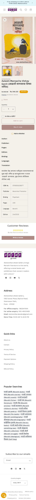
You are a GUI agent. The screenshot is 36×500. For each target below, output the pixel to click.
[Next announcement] (32, 3)
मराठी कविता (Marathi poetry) (16, 410)
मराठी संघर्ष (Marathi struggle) (16, 432)
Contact (6, 345)
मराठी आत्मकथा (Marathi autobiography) (17, 416)
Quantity (4, 105)
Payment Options (10, 359)
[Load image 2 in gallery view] (18, 71)
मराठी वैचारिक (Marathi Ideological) (16, 435)
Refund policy (29, 492)
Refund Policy (9, 369)
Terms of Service (10, 354)
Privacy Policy (9, 350)
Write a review (18, 238)
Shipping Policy (9, 364)
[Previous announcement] (4, 3)
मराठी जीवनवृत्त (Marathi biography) (16, 418)
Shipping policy (12, 498)
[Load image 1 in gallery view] (7, 71)
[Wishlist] (25, 9)
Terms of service (24, 495)
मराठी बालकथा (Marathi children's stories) (16, 407)
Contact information (25, 498)
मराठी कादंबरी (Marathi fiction (15, 399)
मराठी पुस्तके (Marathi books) (14, 392)
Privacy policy (13, 495)
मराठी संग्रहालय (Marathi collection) (16, 430)
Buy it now (18, 127)
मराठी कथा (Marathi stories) (17, 393)
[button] (4, 9)
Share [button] (6, 100)
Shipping (4, 95)
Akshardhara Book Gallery (15, 492)
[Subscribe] (29, 460)
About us (7, 340)
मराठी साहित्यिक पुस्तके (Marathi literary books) (17, 423)
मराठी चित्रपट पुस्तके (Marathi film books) (17, 413)
